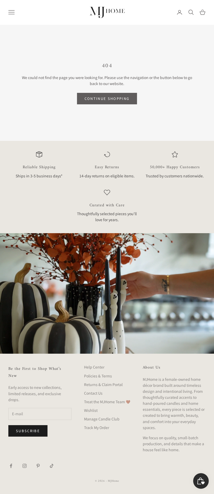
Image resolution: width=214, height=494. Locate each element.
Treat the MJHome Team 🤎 (107, 401)
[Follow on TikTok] (51, 465)
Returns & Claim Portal (103, 384)
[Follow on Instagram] (24, 465)
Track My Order (96, 427)
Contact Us (93, 393)
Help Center (94, 367)
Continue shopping (107, 98)
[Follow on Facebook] (11, 465)
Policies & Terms (98, 375)
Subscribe (28, 430)
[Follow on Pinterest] (38, 465)
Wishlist (91, 410)
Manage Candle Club (102, 418)
